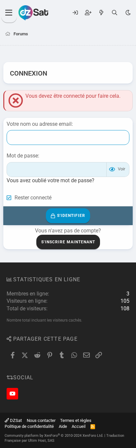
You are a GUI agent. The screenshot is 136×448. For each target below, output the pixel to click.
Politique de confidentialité (29, 426)
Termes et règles (75, 420)
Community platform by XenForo (54, 435)
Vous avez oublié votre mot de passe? (50, 180)
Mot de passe (22, 156)
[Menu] (9, 12)
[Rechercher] (114, 12)
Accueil (78, 426)
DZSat (15, 420)
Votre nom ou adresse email (39, 124)
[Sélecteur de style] (128, 12)
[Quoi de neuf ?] (101, 12)
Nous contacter (41, 420)
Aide (63, 426)
